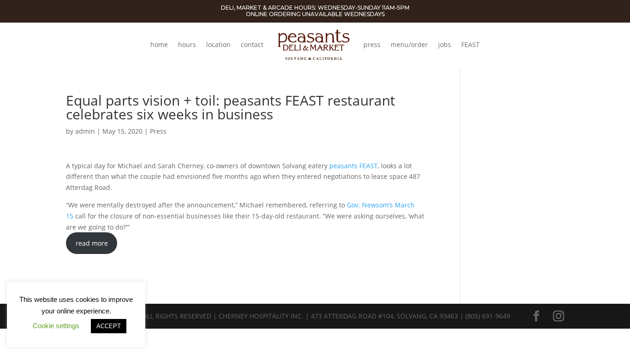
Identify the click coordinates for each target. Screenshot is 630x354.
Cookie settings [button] (56, 326)
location (218, 44)
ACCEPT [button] (108, 326)
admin (85, 131)
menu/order (409, 44)
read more (92, 243)
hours (187, 44)
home (159, 44)
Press (158, 131)
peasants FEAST (353, 165)
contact (252, 44)
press (371, 44)
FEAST (470, 44)
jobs (444, 44)
